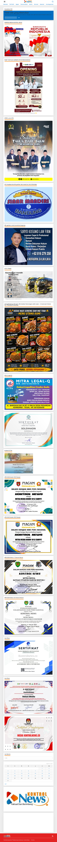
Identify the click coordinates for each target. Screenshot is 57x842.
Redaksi (33, 840)
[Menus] (4, 1)
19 (21, 775)
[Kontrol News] (28, 1)
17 (8, 775)
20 (28, 775)
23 (49, 775)
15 (42, 773)
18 (14, 775)
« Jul (5, 784)
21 (35, 775)
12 (21, 773)
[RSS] (53, 836)
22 (42, 775)
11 (14, 773)
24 (8, 778)
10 (8, 773)
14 (35, 773)
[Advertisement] (16, 822)
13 (28, 773)
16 (49, 773)
